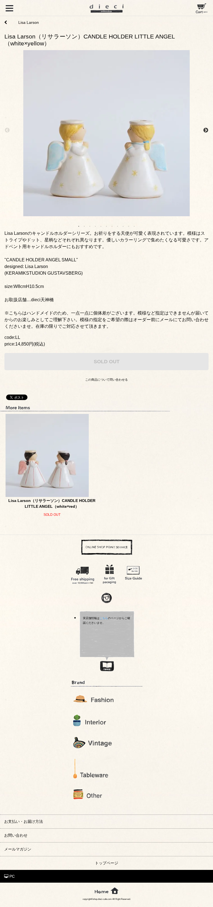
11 (134, 226)
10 (128, 226)
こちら (104, 618)
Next (205, 130)
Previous (7, 130)
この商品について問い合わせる (106, 379)
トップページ (106, 863)
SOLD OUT (107, 361)
